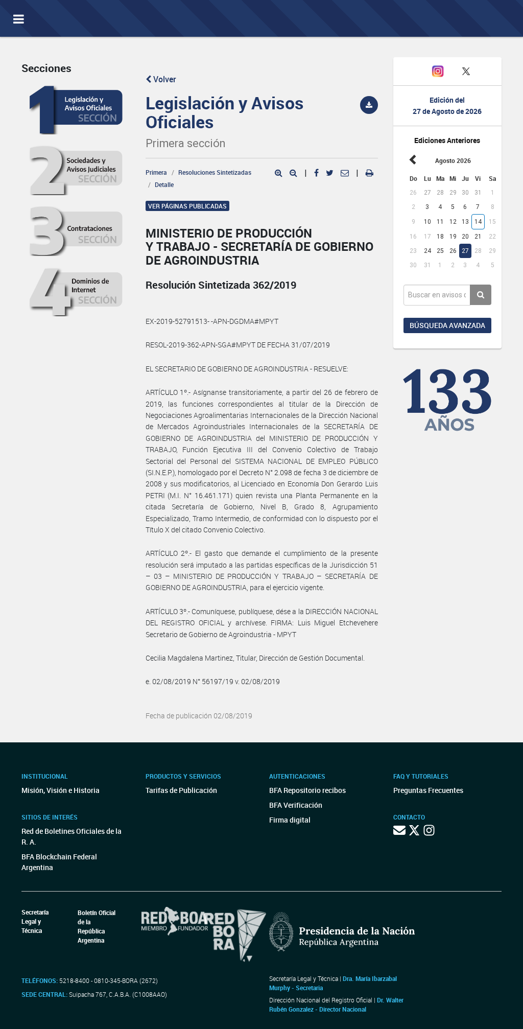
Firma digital (290, 820)
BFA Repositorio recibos (307, 790)
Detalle (164, 184)
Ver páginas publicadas (187, 206)
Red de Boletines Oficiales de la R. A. (71, 836)
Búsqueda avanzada (447, 325)
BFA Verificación (295, 805)
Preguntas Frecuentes (428, 790)
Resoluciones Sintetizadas (214, 172)
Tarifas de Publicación (181, 790)
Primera (156, 172)
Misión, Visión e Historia (60, 790)
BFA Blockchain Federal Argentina (59, 862)
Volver (163, 79)
